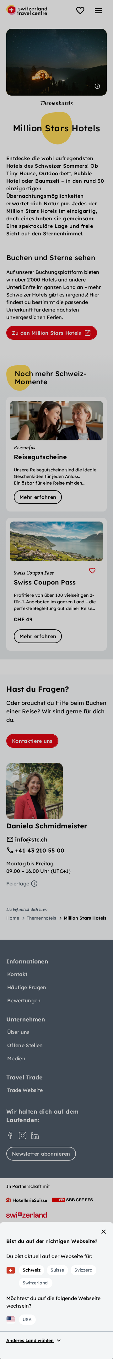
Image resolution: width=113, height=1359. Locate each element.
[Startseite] (26, 10)
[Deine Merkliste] (80, 10)
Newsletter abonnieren (41, 1154)
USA (27, 1319)
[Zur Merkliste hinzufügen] (92, 571)
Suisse (57, 1270)
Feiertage (17, 883)
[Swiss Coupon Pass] (56, 584)
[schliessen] (103, 1232)
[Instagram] (22, 1135)
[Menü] (98, 11)
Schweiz (31, 1270)
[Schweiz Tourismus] (26, 1215)
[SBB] (72, 1200)
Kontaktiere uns (32, 741)
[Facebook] (10, 1135)
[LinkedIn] (35, 1135)
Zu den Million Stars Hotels (46, 333)
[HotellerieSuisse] (26, 1200)
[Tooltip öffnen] (97, 86)
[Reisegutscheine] (56, 454)
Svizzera (83, 1270)
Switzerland (35, 1283)
